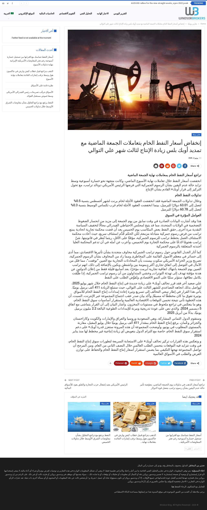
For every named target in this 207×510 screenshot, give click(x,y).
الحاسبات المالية (46, 13)
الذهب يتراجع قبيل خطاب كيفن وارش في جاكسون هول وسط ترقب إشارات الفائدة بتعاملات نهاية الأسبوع (30, 75)
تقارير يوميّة (196, 134)
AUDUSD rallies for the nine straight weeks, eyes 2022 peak (159, 3)
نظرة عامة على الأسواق (42, 85)
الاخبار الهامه (103, 13)
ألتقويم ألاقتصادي (67, 13)
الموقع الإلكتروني (26, 13)
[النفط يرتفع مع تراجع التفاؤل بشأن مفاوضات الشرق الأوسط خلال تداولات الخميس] (89, 417)
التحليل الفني (86, 13)
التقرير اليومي (120, 13)
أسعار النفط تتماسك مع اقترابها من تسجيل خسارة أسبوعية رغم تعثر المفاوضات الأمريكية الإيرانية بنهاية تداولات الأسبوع (30, 61)
